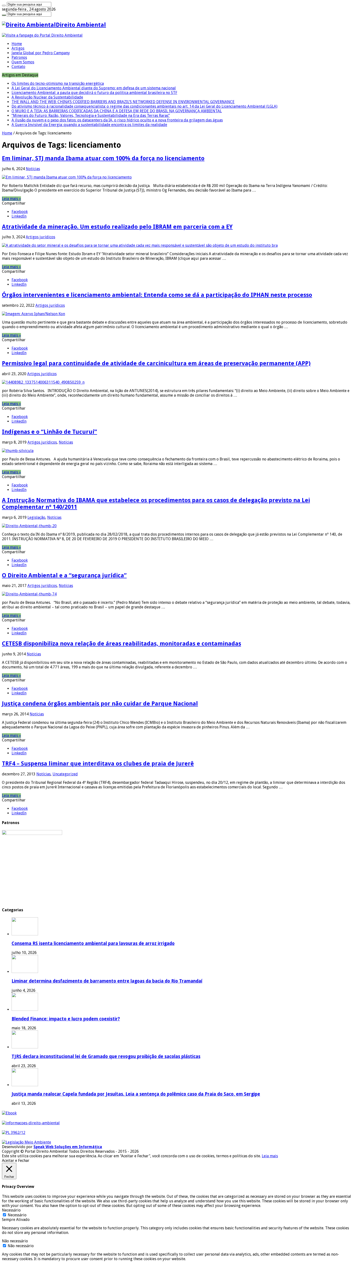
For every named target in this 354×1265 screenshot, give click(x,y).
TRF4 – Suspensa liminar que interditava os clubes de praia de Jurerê (98, 763)
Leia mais (270, 1156)
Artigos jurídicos (40, 237)
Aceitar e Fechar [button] (15, 1160)
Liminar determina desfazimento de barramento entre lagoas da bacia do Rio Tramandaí (107, 981)
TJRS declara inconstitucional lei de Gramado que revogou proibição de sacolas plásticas (106, 1056)
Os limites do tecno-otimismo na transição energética (58, 83)
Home (17, 43)
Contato (18, 66)
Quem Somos (23, 62)
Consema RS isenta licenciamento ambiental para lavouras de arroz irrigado (93, 943)
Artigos (18, 48)
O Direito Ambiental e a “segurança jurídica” (64, 575)
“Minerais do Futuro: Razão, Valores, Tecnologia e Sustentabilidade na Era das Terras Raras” (91, 115)
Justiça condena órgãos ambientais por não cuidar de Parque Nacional (100, 703)
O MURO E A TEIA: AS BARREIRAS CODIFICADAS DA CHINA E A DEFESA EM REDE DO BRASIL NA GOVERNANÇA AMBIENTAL (117, 111)
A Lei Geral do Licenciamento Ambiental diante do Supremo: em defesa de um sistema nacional (94, 88)
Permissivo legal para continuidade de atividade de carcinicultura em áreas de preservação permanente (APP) (156, 363)
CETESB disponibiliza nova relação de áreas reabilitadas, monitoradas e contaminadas (121, 643)
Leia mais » (11, 198)
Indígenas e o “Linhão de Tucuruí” (49, 431)
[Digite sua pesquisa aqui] (4, 5)
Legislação (36, 517)
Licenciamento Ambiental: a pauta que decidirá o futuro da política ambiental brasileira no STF (94, 92)
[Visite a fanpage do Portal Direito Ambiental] (42, 35)
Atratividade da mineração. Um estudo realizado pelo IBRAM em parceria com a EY (117, 226)
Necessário (17, 1215)
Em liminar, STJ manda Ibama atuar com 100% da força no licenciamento (103, 158)
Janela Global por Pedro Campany (41, 53)
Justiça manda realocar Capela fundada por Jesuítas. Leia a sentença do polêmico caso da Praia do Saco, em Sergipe (136, 1094)
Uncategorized (65, 774)
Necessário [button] (11, 1210)
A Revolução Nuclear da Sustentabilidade (47, 97)
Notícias (33, 168)
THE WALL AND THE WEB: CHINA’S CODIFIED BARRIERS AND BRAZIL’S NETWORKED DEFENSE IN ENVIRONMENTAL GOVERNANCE (123, 102)
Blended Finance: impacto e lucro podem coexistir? (66, 1018)
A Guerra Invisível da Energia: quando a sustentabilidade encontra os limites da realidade (89, 124)
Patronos (19, 57)
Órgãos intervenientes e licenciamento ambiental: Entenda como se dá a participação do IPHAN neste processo (157, 295)
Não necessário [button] (15, 1241)
